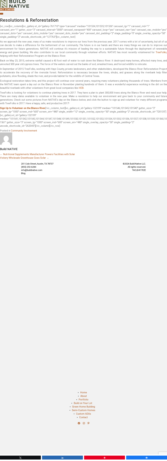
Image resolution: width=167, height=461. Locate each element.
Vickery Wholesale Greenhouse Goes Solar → (24, 157)
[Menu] (1, 14)
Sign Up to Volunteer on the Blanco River (22, 108)
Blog (23, 173)
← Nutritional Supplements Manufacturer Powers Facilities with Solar (37, 154)
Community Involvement (24, 130)
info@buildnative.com (31, 170)
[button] (79, 423)
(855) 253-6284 (28, 167)
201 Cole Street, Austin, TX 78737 (37, 163)
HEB (81, 87)
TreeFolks (161, 52)
